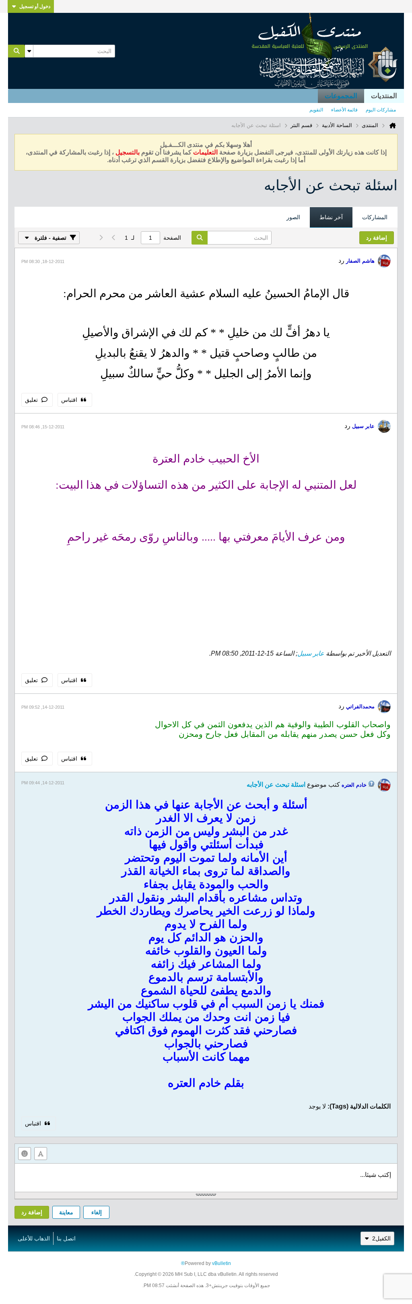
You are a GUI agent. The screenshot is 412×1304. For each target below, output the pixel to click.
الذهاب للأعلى (34, 1238)
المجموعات (341, 96)
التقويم (316, 110)
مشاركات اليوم (381, 110)
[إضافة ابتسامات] (24, 1153)
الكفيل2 (381, 1238)
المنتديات (384, 96)
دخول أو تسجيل (34, 6)
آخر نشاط (331, 217)
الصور (293, 217)
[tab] (374, 217)
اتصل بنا (66, 1238)
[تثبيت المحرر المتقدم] (40, 1153)
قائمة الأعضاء (344, 110)
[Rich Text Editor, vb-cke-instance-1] (206, 1178)
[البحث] (16, 51)
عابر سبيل (310, 653)
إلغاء (96, 1212)
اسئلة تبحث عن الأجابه (276, 784)
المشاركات (374, 217)
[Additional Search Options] (29, 51)
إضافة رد (31, 1212)
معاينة (66, 1212)
